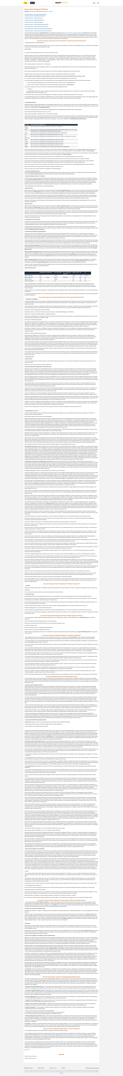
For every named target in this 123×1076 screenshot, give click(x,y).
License (63, 399)
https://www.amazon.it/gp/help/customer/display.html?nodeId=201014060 (47, 134)
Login (25, 2)
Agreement (29, 107)
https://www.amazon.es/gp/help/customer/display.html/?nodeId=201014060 (47, 139)
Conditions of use (53, 1068)
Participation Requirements (46, 919)
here (53, 186)
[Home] (61, 3)
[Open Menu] (98, 3)
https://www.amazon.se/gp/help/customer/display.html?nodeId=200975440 (47, 143)
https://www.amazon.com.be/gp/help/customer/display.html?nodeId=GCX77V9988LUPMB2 (50, 146)
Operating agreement (28, 1068)
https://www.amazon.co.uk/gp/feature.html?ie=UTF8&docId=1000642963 (46, 126)
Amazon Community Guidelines (61, 919)
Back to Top (27, 1049)
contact (56, 998)
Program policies (41, 1068)
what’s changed (49, 11)
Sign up (32, 2)
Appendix (26, 173)
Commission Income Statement (51, 509)
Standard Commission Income (31, 1056)
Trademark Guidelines (76, 495)
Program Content (37, 709)
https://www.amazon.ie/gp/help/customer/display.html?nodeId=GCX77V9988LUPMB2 (49, 132)
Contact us (63, 1068)
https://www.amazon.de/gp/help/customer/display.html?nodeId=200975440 (47, 141)
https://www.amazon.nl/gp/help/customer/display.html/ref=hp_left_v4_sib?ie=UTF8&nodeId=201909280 (53, 136)
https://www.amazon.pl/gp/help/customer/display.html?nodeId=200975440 (47, 144)
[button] (94, 3)
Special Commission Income (30, 1058)
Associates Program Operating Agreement (73, 32)
